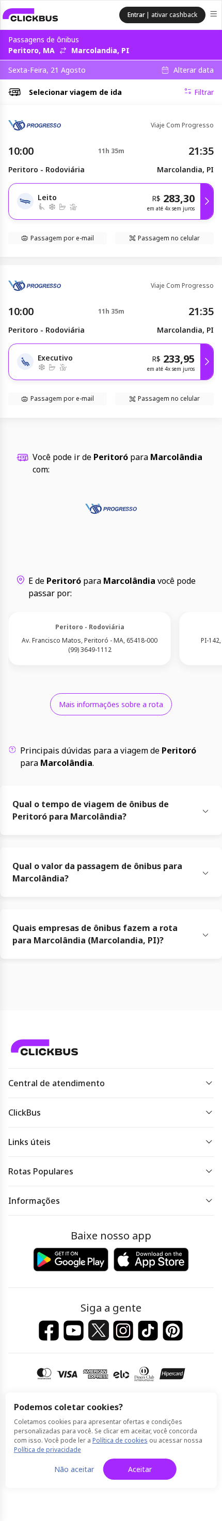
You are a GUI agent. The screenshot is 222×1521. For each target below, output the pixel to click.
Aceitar (140, 1469)
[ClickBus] (30, 15)
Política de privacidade (47, 1449)
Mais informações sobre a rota (111, 704)
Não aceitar (74, 1469)
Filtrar (204, 92)
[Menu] (214, 15)
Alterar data (193, 70)
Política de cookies (120, 1440)
